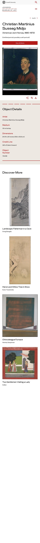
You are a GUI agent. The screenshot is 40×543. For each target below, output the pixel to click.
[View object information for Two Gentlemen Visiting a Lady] (20, 363)
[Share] (27, 98)
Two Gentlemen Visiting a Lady (16, 382)
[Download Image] (36, 98)
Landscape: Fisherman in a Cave (16, 228)
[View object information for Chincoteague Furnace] (20, 315)
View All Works (20, 43)
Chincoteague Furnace (12, 339)
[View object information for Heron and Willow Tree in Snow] (20, 260)
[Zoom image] (32, 98)
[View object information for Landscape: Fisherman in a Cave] (20, 202)
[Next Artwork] (37, 18)
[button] (36, 2)
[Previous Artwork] (30, 18)
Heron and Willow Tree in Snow (16, 286)
